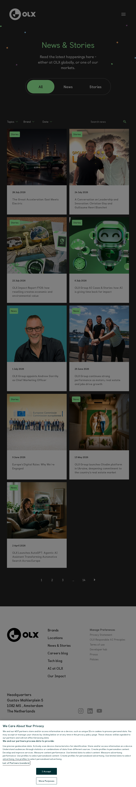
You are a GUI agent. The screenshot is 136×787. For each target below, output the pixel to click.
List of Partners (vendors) (16, 762)
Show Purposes (47, 780)
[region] (68, 753)
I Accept (46, 771)
